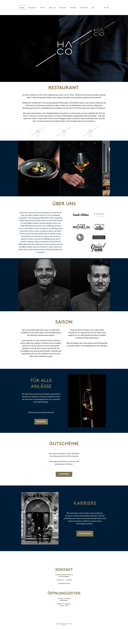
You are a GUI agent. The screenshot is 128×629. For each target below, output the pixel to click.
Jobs (71, 623)
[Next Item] (107, 168)
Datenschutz (63, 623)
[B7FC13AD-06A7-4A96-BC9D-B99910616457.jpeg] (44, 285)
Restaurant (32, 7)
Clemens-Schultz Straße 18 (64, 574)
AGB (68, 623)
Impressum (58, 623)
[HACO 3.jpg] (38, 168)
